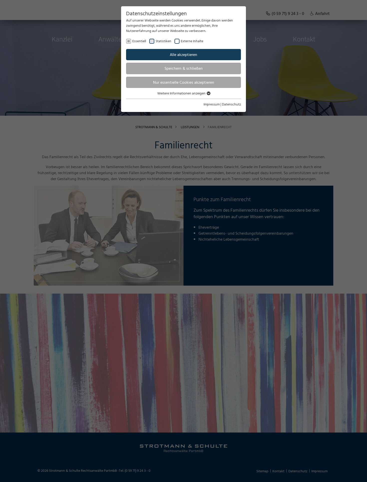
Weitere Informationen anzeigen (181, 93)
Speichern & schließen (184, 68)
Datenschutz (231, 104)
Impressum (211, 104)
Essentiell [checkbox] (139, 40)
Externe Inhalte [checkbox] (192, 40)
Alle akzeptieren (183, 54)
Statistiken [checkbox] (163, 40)
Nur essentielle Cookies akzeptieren (183, 82)
